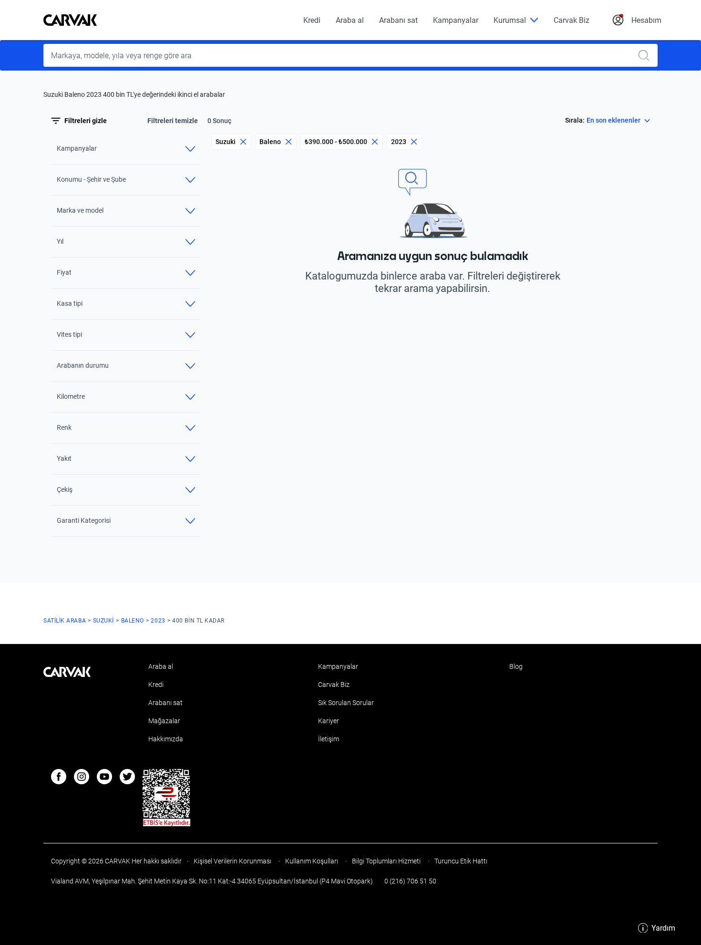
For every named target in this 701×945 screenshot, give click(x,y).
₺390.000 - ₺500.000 (336, 141)
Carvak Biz (571, 20)
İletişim (328, 739)
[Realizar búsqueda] (646, 55)
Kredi (311, 20)
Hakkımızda (165, 739)
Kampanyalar (455, 20)
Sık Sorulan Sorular (346, 702)
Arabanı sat (398, 20)
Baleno (270, 141)
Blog (516, 666)
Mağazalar (164, 721)
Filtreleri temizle (172, 121)
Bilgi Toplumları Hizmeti (386, 861)
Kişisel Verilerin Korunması (232, 861)
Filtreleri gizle (85, 121)
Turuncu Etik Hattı (460, 861)
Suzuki (226, 141)
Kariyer (328, 721)
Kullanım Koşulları (312, 861)
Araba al (350, 20)
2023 (398, 141)
